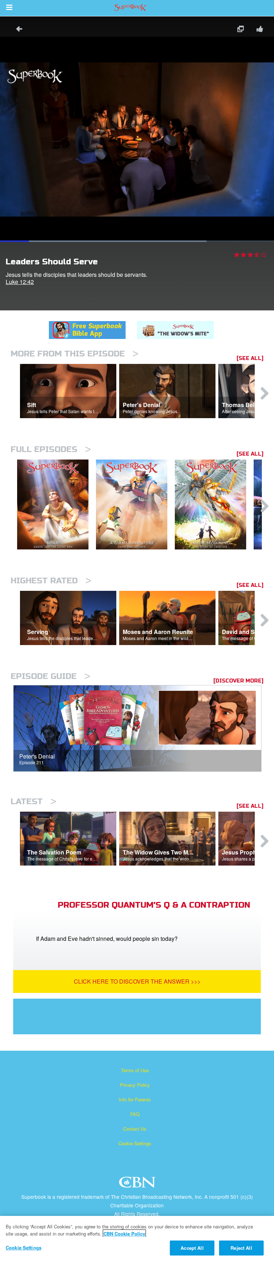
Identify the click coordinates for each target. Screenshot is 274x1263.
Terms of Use (135, 1070)
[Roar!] (56, 505)
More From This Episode (74, 354)
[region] (137, 1239)
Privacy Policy (135, 1084)
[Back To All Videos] (16, 30)
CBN (138, 1184)
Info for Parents (135, 1099)
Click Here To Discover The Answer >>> (137, 981)
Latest (33, 801)
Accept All (192, 1247)
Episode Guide (50, 676)
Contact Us (134, 1128)
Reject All (241, 1247)
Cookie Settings (134, 1143)
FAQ (134, 1114)
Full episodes (51, 449)
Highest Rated (51, 580)
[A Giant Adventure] (135, 505)
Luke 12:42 (20, 282)
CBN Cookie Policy (124, 1233)
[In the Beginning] (214, 505)
